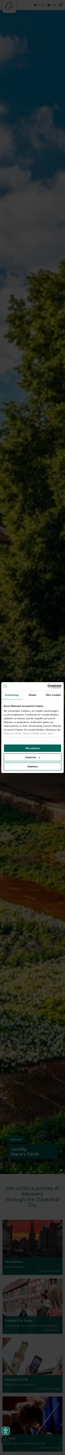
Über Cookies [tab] (53, 695)
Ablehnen (32, 766)
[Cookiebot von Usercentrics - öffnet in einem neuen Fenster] (47, 687)
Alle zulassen (32, 748)
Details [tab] (32, 695)
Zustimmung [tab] (12, 695)
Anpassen (30, 757)
